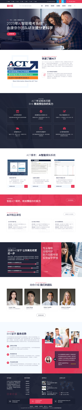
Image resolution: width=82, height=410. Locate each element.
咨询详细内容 (70, 200)
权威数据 (58, 5)
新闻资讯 (64, 5)
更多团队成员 (41, 315)
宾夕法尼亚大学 (61, 364)
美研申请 (27, 387)
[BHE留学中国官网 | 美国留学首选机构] (11, 6)
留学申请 (47, 5)
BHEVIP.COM (32, 407)
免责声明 (41, 406)
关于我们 (69, 5)
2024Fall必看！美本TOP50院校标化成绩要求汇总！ (52, 394)
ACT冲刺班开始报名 (52, 71)
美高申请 (27, 383)
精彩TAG (45, 406)
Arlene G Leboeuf (48, 307)
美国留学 (27, 381)
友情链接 (36, 406)
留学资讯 (27, 394)
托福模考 (27, 390)
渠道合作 (50, 406)
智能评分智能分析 (32, 178)
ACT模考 (27, 392)
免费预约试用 (7, 186)
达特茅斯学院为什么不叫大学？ (52, 388)
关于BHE (46, 271)
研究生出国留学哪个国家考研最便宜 (52, 383)
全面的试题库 (7, 178)
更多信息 (27, 259)
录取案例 (52, 5)
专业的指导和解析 (55, 178)
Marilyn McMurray (65, 307)
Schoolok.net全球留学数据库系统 (55, 407)
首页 (42, 5)
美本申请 (27, 385)
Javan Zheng (12, 307)
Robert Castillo (30, 307)
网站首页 (31, 406)
